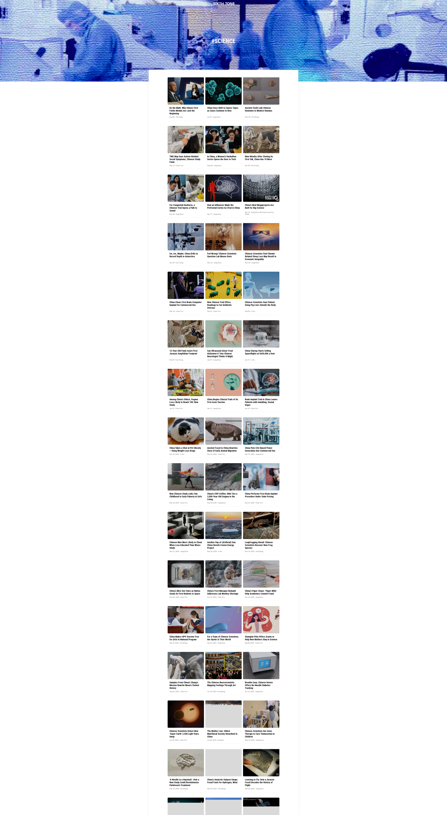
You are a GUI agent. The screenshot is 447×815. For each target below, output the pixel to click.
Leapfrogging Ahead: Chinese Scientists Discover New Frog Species (259, 545)
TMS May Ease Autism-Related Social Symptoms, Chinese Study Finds (184, 159)
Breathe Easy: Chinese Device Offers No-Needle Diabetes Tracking (259, 685)
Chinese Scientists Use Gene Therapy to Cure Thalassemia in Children (260, 734)
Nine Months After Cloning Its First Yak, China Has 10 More (259, 158)
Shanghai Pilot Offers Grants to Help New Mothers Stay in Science (261, 638)
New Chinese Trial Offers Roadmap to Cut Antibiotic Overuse (219, 305)
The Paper (179, 117)
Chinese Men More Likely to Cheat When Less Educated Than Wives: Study (185, 545)
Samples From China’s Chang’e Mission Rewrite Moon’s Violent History (184, 685)
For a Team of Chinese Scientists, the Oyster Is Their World (223, 638)
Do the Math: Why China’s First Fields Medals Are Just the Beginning (183, 110)
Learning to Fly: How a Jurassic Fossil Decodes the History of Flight (259, 782)
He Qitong (255, 117)
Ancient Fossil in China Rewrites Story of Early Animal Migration (222, 449)
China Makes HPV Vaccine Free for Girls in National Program (184, 638)
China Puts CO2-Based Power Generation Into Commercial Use (260, 449)
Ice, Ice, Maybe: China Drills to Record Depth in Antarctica (183, 255)
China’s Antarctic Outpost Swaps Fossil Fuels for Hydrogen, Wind (222, 781)
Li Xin (253, 311)
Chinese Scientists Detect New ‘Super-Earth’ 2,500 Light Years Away (184, 734)
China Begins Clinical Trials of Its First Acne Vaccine (222, 401)
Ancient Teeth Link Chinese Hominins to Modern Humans (258, 109)
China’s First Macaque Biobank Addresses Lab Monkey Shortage (222, 592)
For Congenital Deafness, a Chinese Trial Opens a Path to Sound (183, 208)
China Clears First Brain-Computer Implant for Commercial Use (185, 303)
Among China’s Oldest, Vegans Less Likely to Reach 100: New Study (183, 402)
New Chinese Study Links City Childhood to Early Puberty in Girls (185, 495)
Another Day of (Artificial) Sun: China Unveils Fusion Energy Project (221, 545)
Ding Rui (221, 740)
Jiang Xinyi (216, 117)
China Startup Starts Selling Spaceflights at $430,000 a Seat (260, 352)
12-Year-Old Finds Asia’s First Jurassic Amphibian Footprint (183, 352)
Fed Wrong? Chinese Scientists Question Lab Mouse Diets (221, 255)
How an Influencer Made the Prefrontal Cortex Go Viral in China (223, 206)
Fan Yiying (255, 165)
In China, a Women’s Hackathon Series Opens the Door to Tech (221, 158)
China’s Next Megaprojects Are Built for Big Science (259, 206)
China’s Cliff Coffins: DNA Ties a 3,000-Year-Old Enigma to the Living (222, 496)
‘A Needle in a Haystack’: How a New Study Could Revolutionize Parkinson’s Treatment (184, 782)
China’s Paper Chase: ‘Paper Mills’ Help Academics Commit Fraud (261, 592)
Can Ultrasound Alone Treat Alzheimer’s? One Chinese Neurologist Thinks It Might (220, 353)
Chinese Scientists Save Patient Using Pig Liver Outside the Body (260, 303)
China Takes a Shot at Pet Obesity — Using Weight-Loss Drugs (185, 449)
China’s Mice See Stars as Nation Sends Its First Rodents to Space (184, 592)
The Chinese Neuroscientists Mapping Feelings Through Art (221, 684)
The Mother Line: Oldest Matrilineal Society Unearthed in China (222, 734)
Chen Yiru (179, 165)
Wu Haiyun (264, 212)
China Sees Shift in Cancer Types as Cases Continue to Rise (222, 109)
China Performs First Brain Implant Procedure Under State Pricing (261, 495)
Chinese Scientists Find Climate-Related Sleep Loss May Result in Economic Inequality (260, 256)
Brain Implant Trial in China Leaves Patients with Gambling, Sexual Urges (261, 402)
